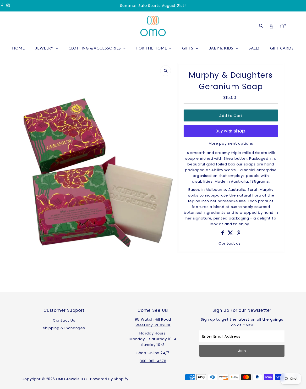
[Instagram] (8, 5)
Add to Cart (230, 115)
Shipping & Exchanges (64, 327)
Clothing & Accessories (95, 48)
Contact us (230, 243)
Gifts (188, 48)
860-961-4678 (153, 360)
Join (242, 350)
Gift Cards (282, 48)
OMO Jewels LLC (71, 378)
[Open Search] (261, 26)
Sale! (254, 48)
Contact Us (64, 320)
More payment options (231, 143)
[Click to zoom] (165, 70)
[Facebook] (2, 5)
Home (18, 48)
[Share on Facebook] (223, 233)
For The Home (152, 48)
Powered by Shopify (109, 378)
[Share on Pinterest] (238, 233)
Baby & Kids (221, 48)
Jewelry (44, 48)
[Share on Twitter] (231, 233)
